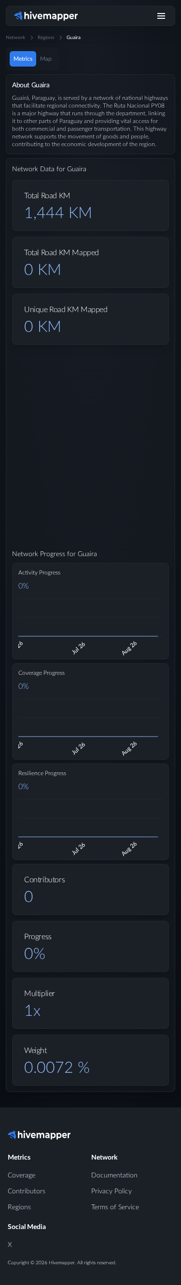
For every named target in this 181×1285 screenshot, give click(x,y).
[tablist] (32, 58)
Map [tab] (46, 59)
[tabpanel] (90, 590)
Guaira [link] (74, 37)
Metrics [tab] (23, 59)
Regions (46, 37)
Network (15, 37)
